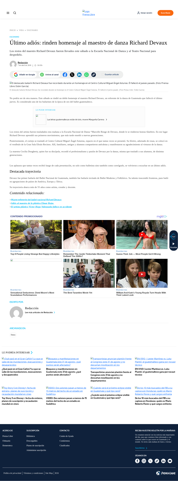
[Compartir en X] (72, 74)
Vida (21, 30)
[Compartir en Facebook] (64, 74)
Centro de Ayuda (66, 436)
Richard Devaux (54, 199)
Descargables (31, 441)
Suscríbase (165, 13)
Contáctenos (65, 441)
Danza (13, 335)
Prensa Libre (7, 436)
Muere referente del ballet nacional (28, 199)
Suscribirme (140, 448)
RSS (57, 473)
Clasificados (65, 445)
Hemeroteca (7, 445)
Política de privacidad (12, 473)
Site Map (49, 473)
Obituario (6, 441)
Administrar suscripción (36, 450)
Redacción (23, 62)
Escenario (32, 30)
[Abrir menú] (8, 12)
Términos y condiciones (33, 473)
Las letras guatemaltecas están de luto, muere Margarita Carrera (75, 119)
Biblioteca (30, 436)
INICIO (13, 30)
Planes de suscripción (35, 445)
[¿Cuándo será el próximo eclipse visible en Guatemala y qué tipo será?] (111, 389)
